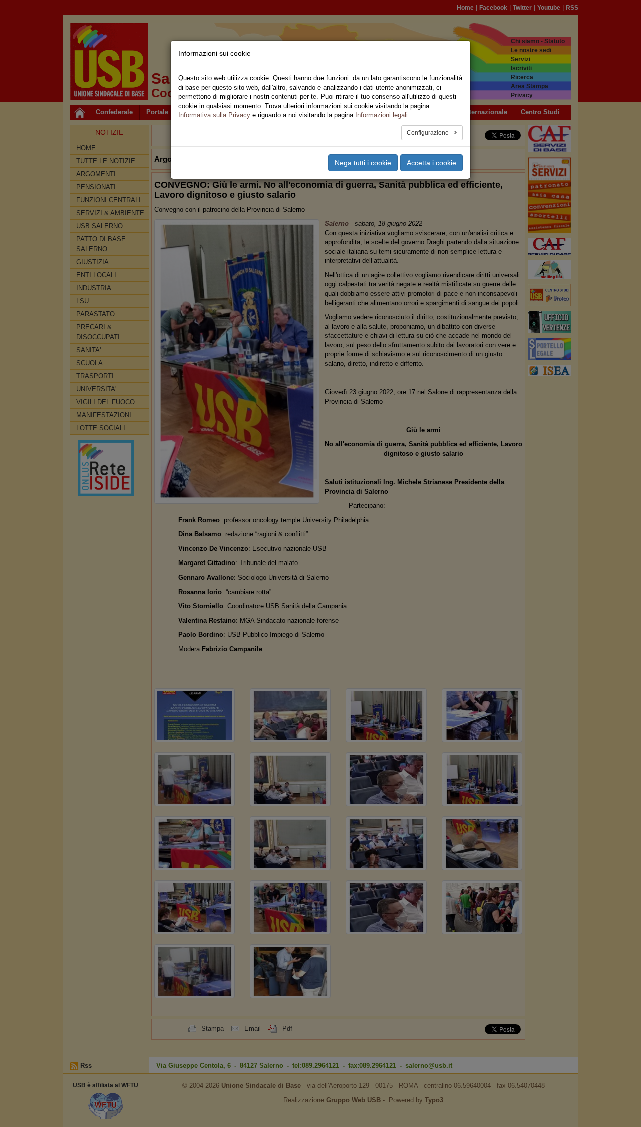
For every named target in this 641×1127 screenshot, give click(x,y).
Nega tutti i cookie (363, 163)
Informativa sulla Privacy (214, 115)
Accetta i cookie (431, 163)
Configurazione (428, 132)
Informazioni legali (381, 115)
